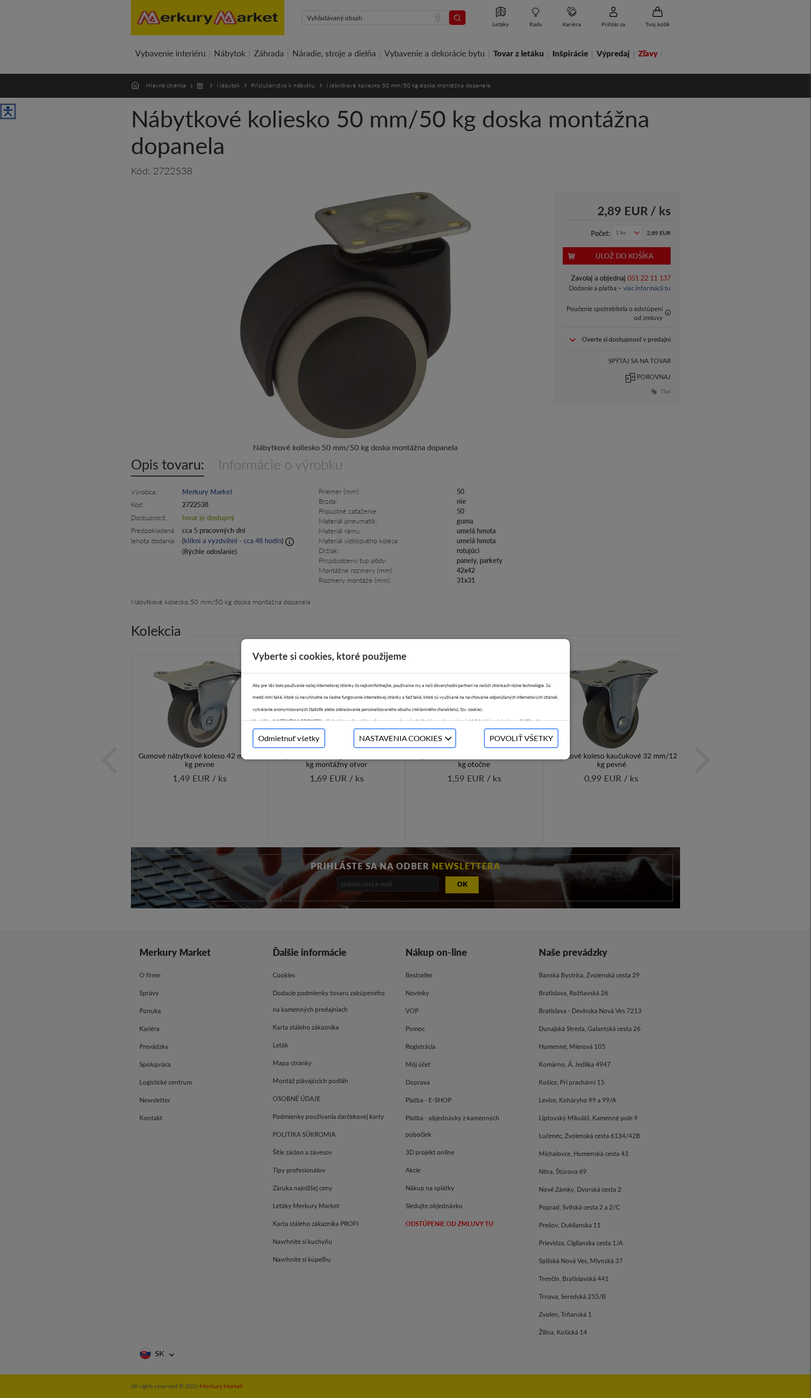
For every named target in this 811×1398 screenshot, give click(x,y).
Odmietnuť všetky (289, 738)
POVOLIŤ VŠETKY (521, 738)
